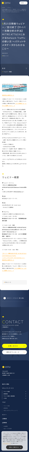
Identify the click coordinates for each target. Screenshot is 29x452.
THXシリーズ (5, 55)
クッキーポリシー (6, 443)
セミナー (9, 7)
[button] (8, 95)
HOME (3, 7)
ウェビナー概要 (7, 71)
